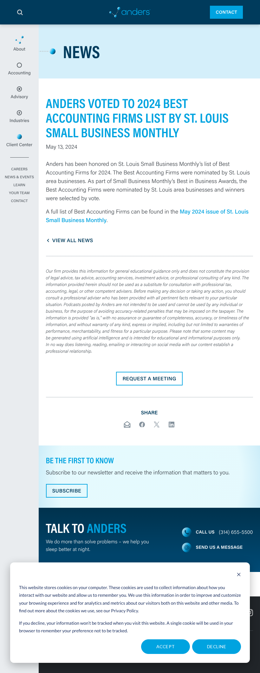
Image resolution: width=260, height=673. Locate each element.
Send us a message (219, 547)
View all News (72, 240)
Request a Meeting (149, 378)
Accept (165, 646)
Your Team (19, 193)
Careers (19, 169)
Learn (19, 185)
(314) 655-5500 (236, 532)
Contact (226, 12)
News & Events (19, 177)
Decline (216, 646)
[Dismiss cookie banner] (239, 575)
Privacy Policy (124, 610)
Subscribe (66, 490)
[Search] (20, 12)
